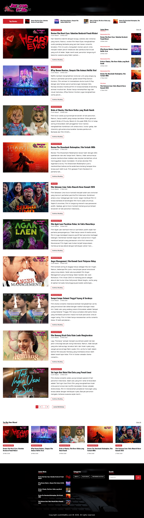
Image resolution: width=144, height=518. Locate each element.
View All (138, 29)
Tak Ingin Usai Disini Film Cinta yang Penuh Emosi (71, 372)
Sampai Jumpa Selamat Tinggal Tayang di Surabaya (71, 298)
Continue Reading (57, 59)
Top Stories (13, 21)
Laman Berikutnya (58, 407)
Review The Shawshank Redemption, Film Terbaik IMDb (129, 21)
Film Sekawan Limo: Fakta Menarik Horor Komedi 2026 (73, 186)
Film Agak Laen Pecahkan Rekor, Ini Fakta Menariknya (73, 223)
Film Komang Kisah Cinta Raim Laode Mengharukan (72, 335)
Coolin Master (55, 35)
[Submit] (138, 477)
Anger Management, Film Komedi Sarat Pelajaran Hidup (73, 261)
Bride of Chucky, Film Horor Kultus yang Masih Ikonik (100, 21)
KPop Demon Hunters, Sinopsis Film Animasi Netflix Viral (69, 21)
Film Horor (54, 183)
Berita (77, 476)
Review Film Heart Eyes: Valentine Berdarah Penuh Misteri (39, 21)
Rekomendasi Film (56, 30)
